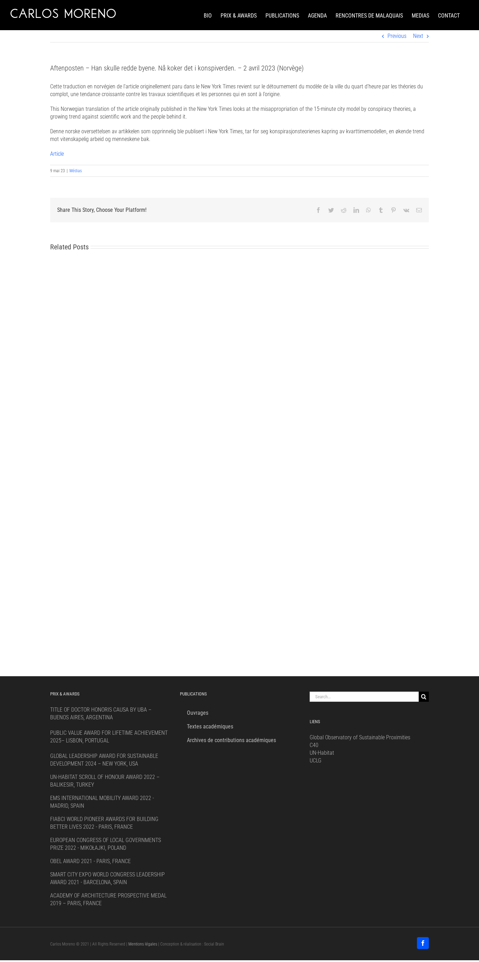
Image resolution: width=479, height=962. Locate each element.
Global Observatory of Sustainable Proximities (360, 737)
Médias (75, 170)
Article (57, 153)
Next (418, 36)
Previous (396, 36)
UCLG (316, 760)
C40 (314, 745)
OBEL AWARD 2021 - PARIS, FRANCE (90, 861)
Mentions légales (142, 944)
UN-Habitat (322, 752)
